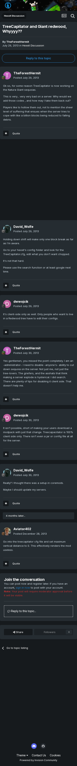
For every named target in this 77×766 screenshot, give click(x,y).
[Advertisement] (38, 181)
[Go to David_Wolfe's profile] (7, 229)
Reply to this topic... (23, 611)
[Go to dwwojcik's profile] (7, 304)
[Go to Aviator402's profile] (7, 531)
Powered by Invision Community (38, 760)
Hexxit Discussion (33, 45)
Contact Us (39, 755)
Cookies (55, 755)
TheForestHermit (17, 41)
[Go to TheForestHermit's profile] (7, 75)
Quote (16, 133)
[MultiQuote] (6, 133)
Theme (21, 755)
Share (19, 632)
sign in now (23, 587)
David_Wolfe (23, 227)
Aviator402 (22, 529)
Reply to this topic (38, 58)
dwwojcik (20, 301)
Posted (26, 77)
